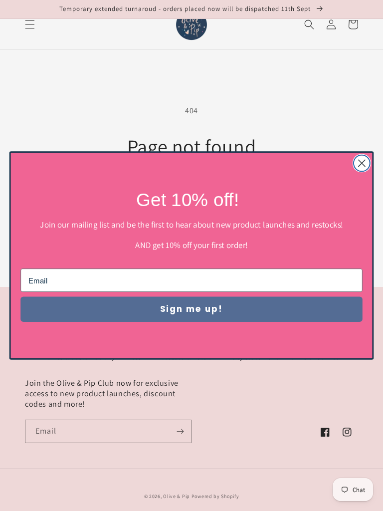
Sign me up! (191, 309)
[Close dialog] (362, 163)
